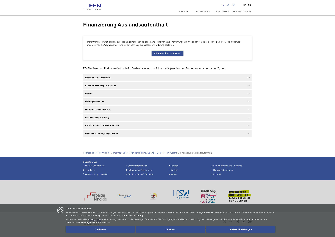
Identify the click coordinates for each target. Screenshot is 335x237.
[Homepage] (92, 7)
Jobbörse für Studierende (140, 170)
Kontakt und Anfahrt (94, 165)
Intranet (217, 174)
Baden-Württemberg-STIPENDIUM (100, 86)
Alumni (174, 174)
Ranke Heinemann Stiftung (97, 117)
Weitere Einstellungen (241, 229)
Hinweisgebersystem (223, 170)
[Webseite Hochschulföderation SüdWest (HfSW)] (181, 196)
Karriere (174, 170)
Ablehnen (170, 229)
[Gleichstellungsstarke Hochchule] (210, 196)
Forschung (222, 11)
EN (249, 5)
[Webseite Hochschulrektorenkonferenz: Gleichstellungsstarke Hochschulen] (239, 196)
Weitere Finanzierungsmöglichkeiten (101, 133)
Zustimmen (100, 229)
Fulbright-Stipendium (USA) (97, 110)
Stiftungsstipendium (94, 102)
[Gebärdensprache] (228, 5)
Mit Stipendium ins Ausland (167, 53)
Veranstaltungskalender (96, 174)
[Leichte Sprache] (222, 5)
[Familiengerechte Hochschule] (153, 196)
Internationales (242, 11)
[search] (236, 5)
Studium (183, 11)
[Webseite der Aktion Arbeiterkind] (95, 196)
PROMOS (89, 94)
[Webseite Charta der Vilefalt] (124, 196)
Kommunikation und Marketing (227, 165)
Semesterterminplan (137, 165)
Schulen (174, 165)
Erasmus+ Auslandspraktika (97, 78)
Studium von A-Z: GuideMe (140, 174)
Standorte (90, 170)
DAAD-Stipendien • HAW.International (102, 125)
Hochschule (203, 11)
